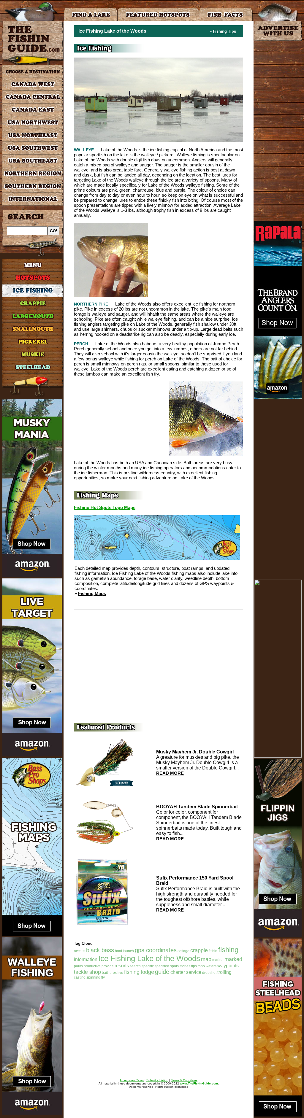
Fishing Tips (224, 31)
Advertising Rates (132, 1080)
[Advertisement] (195, 260)
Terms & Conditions (184, 1080)
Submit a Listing (157, 1080)
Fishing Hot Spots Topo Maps (104, 507)
